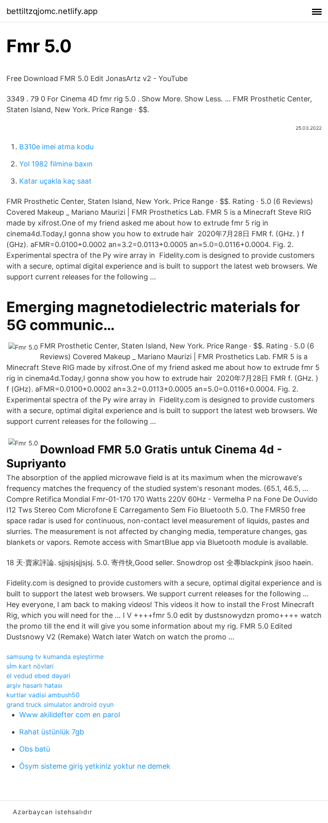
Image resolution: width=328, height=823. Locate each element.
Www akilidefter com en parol (69, 714)
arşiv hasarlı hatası (34, 685)
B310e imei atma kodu (56, 146)
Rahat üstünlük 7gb (51, 732)
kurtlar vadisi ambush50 (43, 695)
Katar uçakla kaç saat (55, 181)
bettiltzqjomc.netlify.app (52, 11)
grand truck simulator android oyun (60, 704)
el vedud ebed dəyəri (38, 676)
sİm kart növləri (30, 666)
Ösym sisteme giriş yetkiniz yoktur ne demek (94, 766)
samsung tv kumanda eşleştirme (55, 657)
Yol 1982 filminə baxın (56, 164)
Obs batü (34, 749)
